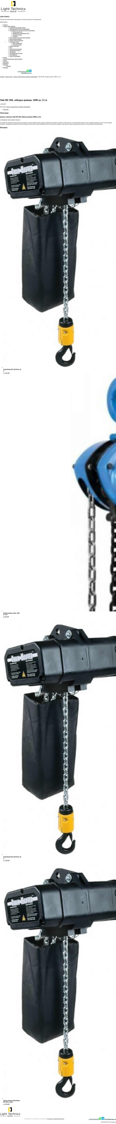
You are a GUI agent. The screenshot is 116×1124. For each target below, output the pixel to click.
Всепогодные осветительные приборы (19, 37)
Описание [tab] (6, 109)
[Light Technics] (13, 13)
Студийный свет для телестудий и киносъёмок (22, 30)
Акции (5, 60)
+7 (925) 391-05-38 (22, 71)
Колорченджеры (17, 44)
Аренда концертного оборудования (12, 59)
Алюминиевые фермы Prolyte (17, 27)
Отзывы (8, 66)
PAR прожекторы (17, 43)
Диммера (15, 36)
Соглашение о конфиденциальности (55, 1118)
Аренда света (8, 76)
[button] (4, 22)
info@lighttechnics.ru (26, 73)
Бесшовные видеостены (15, 53)
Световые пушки (17, 34)
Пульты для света (14, 46)
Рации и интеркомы (14, 56)
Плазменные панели (14, 50)
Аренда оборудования (9, 26)
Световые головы (14, 42)
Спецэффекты (13, 54)
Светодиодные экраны (15, 49)
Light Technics (4, 16)
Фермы (5, 57)
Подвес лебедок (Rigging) (16, 40)
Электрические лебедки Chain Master (19, 29)
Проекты (5, 64)
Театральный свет (17, 32)
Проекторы (12, 52)
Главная (5, 24)
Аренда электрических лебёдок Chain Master (25, 76)
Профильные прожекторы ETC (21, 33)
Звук (10, 47)
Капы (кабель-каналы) (15, 39)
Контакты (5, 62)
